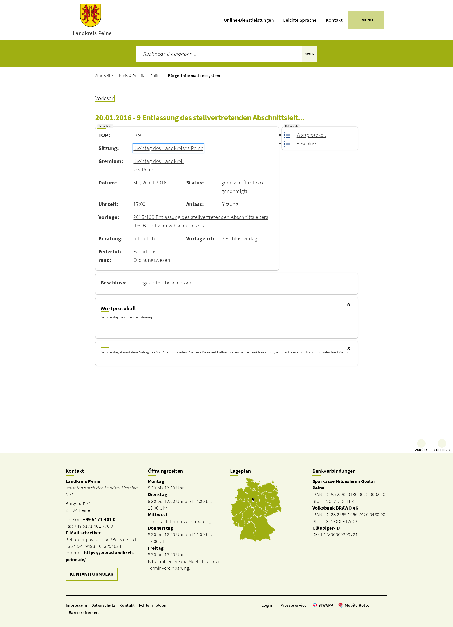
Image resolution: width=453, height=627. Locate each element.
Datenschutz (103, 605)
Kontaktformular (91, 574)
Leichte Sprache (300, 20)
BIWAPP (325, 605)
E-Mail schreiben (83, 533)
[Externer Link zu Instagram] (379, 605)
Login (266, 605)
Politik (156, 75)
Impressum (76, 605)
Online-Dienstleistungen (249, 20)
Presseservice (293, 605)
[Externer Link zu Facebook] (373, 605)
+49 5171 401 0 (99, 519)
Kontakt (334, 20)
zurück (421, 450)
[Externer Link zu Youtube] (385, 605)
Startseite (104, 75)
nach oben (442, 450)
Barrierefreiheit (84, 612)
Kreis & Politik (131, 75)
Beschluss (307, 144)
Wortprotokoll (311, 135)
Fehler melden (153, 605)
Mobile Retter (358, 605)
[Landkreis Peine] (103, 530)
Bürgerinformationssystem (194, 75)
